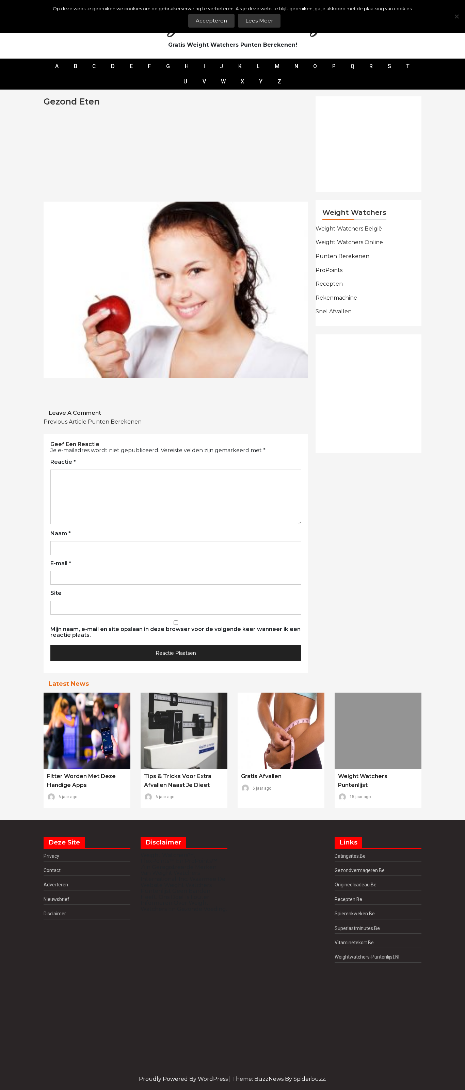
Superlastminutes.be (357, 928)
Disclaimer (55, 913)
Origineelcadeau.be (355, 884)
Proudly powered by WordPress (184, 1079)
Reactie (63, 462)
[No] (456, 16)
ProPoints (329, 270)
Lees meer (259, 20)
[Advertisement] (260, 154)
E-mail (60, 563)
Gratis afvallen (261, 776)
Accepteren (211, 20)
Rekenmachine (336, 298)
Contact (52, 870)
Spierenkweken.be (355, 913)
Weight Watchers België (349, 228)
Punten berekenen (93, 421)
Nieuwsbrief (56, 899)
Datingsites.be (350, 856)
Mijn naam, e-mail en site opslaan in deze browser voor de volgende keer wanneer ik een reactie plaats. (175, 632)
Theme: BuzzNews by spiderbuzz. (279, 1079)
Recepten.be (348, 899)
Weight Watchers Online (349, 242)
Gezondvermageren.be (360, 870)
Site (56, 593)
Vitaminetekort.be (354, 942)
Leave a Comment (75, 413)
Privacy (51, 856)
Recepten (329, 284)
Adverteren (56, 884)
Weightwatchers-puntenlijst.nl (367, 957)
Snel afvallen (334, 311)
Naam (60, 534)
